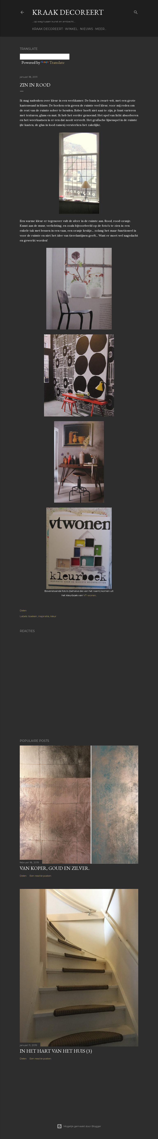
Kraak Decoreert (68, 12)
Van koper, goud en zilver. (54, 868)
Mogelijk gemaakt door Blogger (82, 1126)
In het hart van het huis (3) (56, 1051)
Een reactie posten (40, 875)
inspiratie (43, 616)
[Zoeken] (135, 11)
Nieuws (86, 29)
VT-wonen (90, 595)
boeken (32, 616)
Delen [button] (23, 610)
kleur (53, 616)
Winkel (71, 29)
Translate (56, 62)
